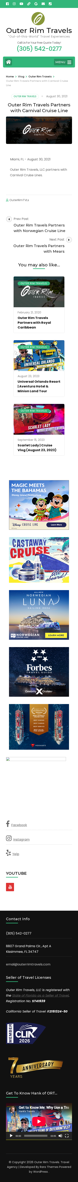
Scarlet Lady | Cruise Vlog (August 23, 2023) (37, 447)
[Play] (11, 1136)
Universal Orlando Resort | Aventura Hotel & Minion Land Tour (39, 386)
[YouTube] (10, 887)
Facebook (19, 825)
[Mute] (60, 1136)
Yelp (15, 854)
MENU (60, 62)
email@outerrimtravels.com (28, 964)
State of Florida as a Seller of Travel (40, 995)
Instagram (21, 839)
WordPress (40, 1172)
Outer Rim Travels (39, 30)
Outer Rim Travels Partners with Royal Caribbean (34, 323)
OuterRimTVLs (19, 200)
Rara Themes (49, 1167)
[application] (39, 1121)
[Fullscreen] (67, 1136)
